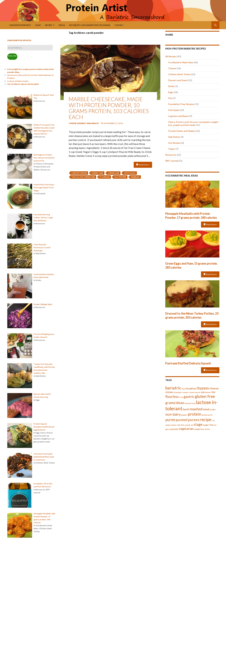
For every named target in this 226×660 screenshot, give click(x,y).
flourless (105, 177)
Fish (170, 98)
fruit (181, 397)
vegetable (173, 429)
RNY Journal (171, 160)
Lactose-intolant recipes (18, 81)
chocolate (130, 173)
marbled (135, 177)
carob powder (79, 173)
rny (213, 420)
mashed (196, 409)
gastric (188, 396)
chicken (169, 392)
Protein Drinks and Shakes (181, 130)
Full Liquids (174, 110)
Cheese (72, 123)
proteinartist (207, 415)
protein (194, 414)
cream (185, 392)
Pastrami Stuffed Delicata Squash (188, 363)
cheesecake (113, 173)
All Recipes (171, 56)
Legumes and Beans (178, 116)
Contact (119, 25)
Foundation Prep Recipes (181, 104)
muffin (213, 409)
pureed (181, 419)
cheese (214, 388)
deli (202, 392)
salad (167, 425)
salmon (174, 425)
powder (184, 415)
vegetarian (186, 429)
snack (187, 425)
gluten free (120, 177)
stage (198, 424)
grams (170, 403)
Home (38, 25)
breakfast (191, 388)
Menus (62, 25)
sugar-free (208, 424)
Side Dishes (174, 136)
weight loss (199, 429)
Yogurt (171, 148)
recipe (205, 419)
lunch (186, 409)
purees (193, 420)
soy (192, 425)
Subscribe (12, 55)
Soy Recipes (174, 142)
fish (213, 392)
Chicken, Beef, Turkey (179, 74)
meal (206, 409)
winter (207, 429)
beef (184, 389)
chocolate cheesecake (83, 177)
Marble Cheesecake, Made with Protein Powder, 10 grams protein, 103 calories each (109, 108)
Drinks (171, 86)
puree (170, 419)
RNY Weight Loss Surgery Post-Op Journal (89, 25)
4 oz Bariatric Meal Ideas (180, 62)
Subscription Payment (20, 25)
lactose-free (190, 403)
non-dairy (173, 414)
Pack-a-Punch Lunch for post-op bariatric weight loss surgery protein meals (193, 123)
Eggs (170, 92)
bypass (203, 388)
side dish (180, 425)
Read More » (144, 164)
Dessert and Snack (88, 123)
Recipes (48, 25)
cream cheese (195, 392)
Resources (170, 154)
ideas (180, 402)
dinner (208, 392)
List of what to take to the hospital (23, 84)
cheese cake (97, 173)
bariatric (173, 387)
